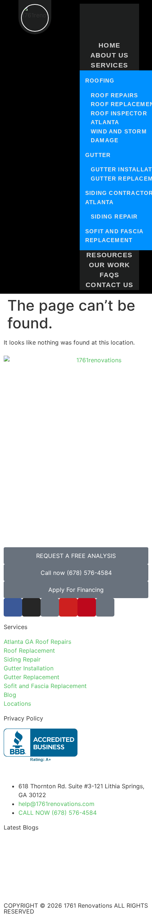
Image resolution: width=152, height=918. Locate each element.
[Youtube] (68, 607)
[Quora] (105, 607)
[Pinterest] (86, 607)
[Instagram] (31, 607)
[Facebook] (13, 607)
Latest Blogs (21, 827)
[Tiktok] (50, 607)
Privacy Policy (23, 718)
